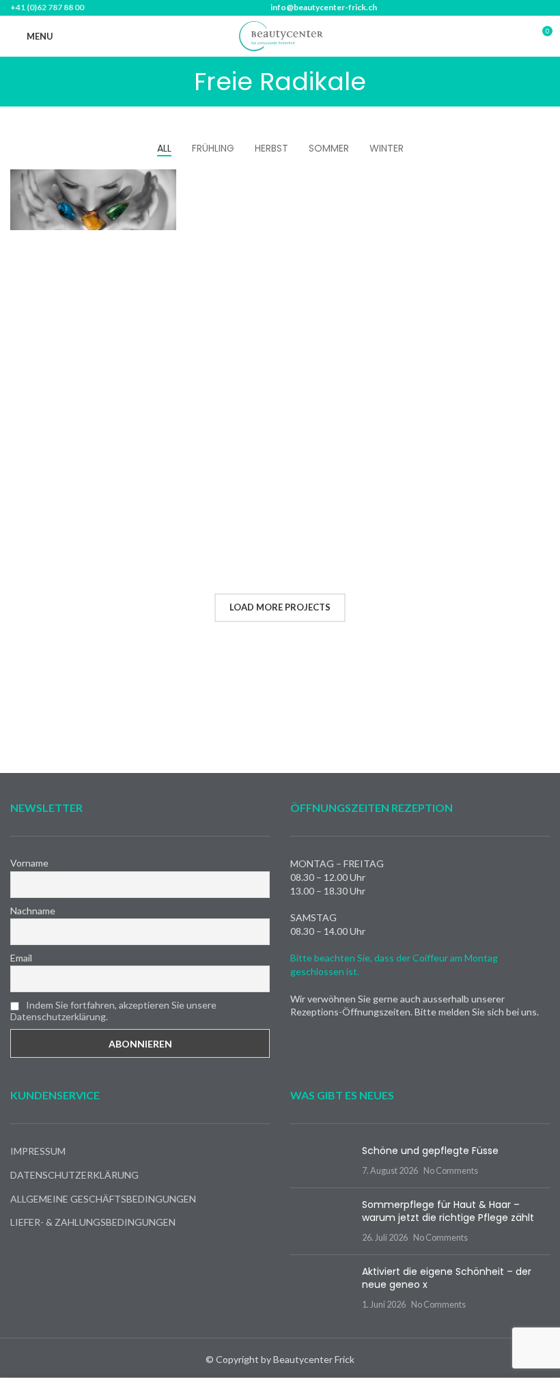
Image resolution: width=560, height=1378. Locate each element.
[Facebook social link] (495, 36)
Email (21, 958)
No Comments (450, 1171)
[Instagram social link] (513, 36)
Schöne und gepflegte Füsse (430, 1150)
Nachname (32, 910)
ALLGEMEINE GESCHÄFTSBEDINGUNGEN (103, 1199)
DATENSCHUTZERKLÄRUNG (74, 1175)
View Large (164, 181)
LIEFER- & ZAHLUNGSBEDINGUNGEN (93, 1222)
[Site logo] (280, 35)
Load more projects (280, 607)
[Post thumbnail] (321, 1160)
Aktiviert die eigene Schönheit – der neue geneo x (446, 1278)
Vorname (29, 863)
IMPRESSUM (38, 1151)
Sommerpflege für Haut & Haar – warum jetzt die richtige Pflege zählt (448, 1211)
